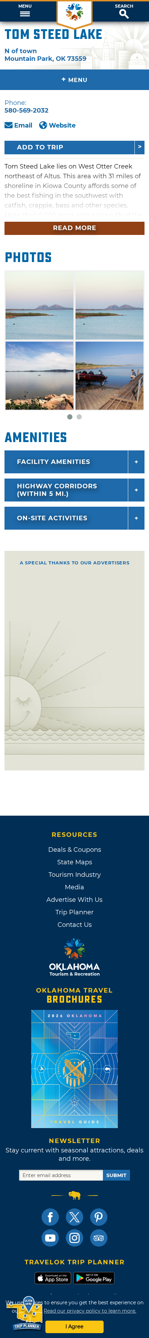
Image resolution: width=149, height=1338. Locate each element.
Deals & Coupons (74, 850)
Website (62, 125)
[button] (25, 11)
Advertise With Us (74, 900)
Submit (116, 1175)
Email (23, 125)
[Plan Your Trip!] (25, 1313)
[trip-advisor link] (98, 1238)
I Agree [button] (74, 1326)
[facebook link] (50, 1217)
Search (124, 6)
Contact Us (75, 925)
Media (74, 887)
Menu (25, 6)
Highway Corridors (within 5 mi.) (57, 490)
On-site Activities (52, 518)
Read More (74, 228)
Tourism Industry (75, 875)
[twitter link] (74, 1217)
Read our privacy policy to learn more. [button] (90, 1311)
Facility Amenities (53, 462)
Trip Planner (74, 912)
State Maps (74, 862)
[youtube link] (50, 1238)
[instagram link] (74, 1238)
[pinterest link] (98, 1217)
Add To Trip (40, 147)
